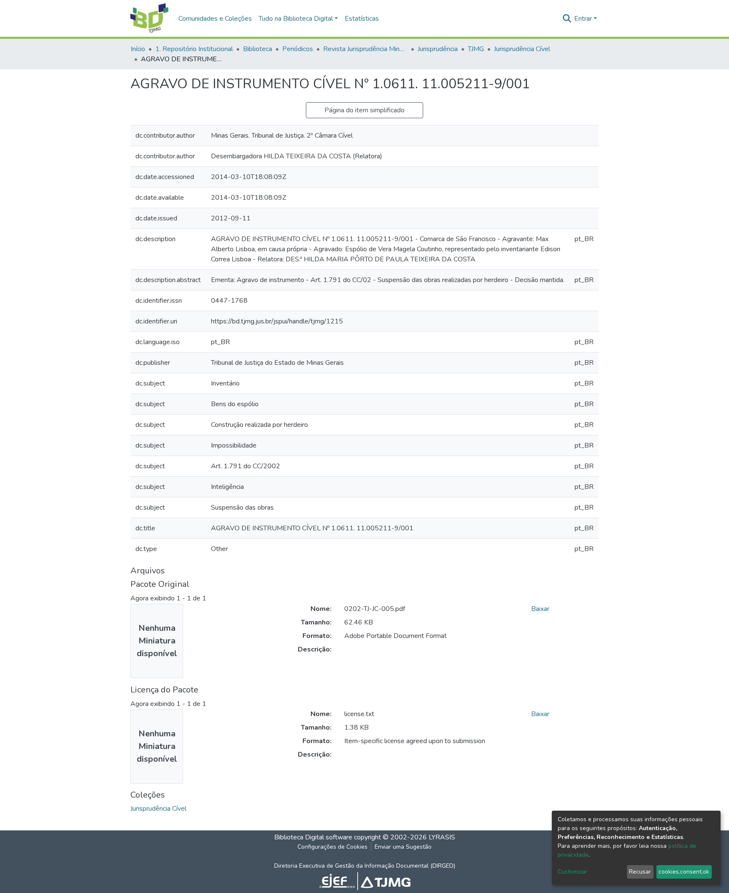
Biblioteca (257, 49)
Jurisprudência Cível (522, 49)
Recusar (640, 872)
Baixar (540, 608)
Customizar (572, 872)
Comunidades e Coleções (215, 18)
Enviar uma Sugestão (403, 847)
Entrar (583, 18)
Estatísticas (362, 18)
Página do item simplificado (364, 110)
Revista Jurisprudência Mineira (365, 49)
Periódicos (297, 49)
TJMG (476, 49)
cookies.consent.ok (684, 872)
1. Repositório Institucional (194, 49)
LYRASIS (442, 837)
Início (138, 49)
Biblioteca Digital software (313, 837)
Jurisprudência (438, 49)
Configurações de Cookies (332, 847)
